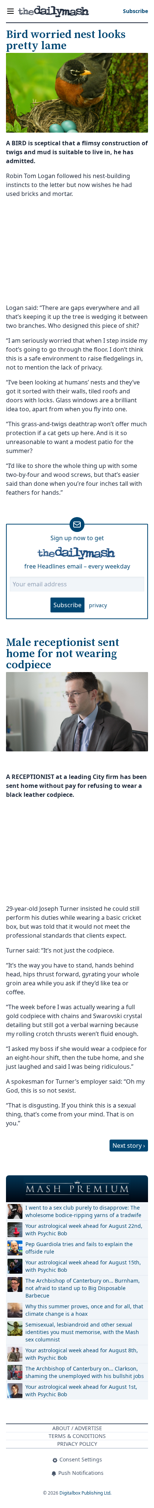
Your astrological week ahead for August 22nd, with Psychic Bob (83, 1229)
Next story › (129, 1145)
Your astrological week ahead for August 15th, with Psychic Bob (83, 1266)
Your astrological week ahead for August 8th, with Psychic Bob (81, 1354)
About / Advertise (77, 1428)
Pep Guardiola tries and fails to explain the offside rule (79, 1248)
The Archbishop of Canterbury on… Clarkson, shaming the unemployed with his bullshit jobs (84, 1372)
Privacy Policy (77, 1443)
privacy (98, 605)
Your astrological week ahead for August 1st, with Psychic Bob (81, 1390)
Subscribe (67, 605)
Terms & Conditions (77, 1435)
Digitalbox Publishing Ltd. (85, 1493)
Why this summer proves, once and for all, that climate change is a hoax (84, 1310)
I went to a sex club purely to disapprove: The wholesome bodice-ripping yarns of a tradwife (83, 1211)
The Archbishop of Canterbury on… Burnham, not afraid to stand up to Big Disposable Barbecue (82, 1288)
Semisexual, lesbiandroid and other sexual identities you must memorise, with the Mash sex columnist (82, 1332)
